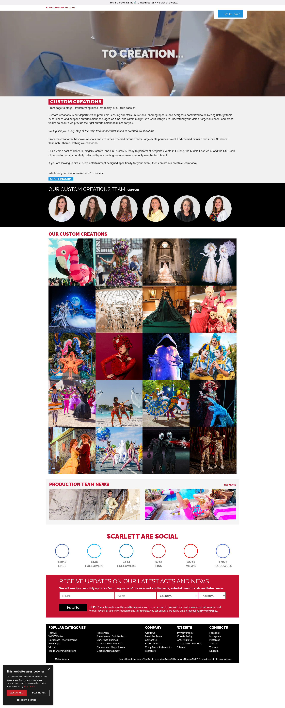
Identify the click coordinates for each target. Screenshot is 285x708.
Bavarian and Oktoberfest (111, 636)
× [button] (49, 669)
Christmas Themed (107, 639)
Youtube (213, 647)
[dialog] (28, 685)
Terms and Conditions (189, 643)
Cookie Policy (184, 636)
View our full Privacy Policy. (202, 610)
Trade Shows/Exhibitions (62, 650)
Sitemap (181, 647)
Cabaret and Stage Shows (111, 647)
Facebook (214, 632)
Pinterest (214, 639)
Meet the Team (153, 636)
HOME (49, 7)
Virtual (52, 647)
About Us (150, 632)
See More (230, 484)
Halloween (103, 632)
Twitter (213, 643)
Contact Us (151, 639)
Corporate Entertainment (62, 639)
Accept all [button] (16, 692)
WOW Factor (56, 636)
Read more (29, 686)
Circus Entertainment (108, 650)
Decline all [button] (39, 692)
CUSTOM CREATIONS (64, 7)
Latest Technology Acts (110, 643)
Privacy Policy (185, 632)
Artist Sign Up (184, 639)
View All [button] (133, 190)
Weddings (54, 643)
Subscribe (73, 607)
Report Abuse (152, 643)
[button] (61, 208)
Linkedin (214, 650)
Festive (52, 632)
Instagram (215, 636)
